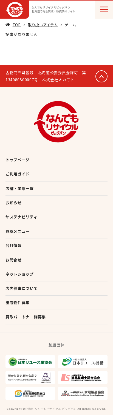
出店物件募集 (17, 302)
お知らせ (13, 202)
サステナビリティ (21, 217)
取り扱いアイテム (43, 24)
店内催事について (21, 288)
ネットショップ (19, 274)
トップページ (17, 159)
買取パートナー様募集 (25, 316)
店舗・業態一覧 (19, 188)
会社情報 (13, 245)
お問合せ (13, 260)
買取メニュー (17, 231)
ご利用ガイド (17, 174)
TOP (17, 24)
